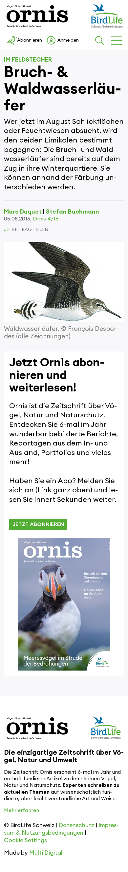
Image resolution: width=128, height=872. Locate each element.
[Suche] (100, 40)
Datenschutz (76, 825)
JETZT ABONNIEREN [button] (38, 524)
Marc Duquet (23, 212)
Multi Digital (45, 853)
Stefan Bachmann (72, 212)
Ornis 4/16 (45, 218)
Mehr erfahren (21, 810)
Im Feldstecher (28, 60)
